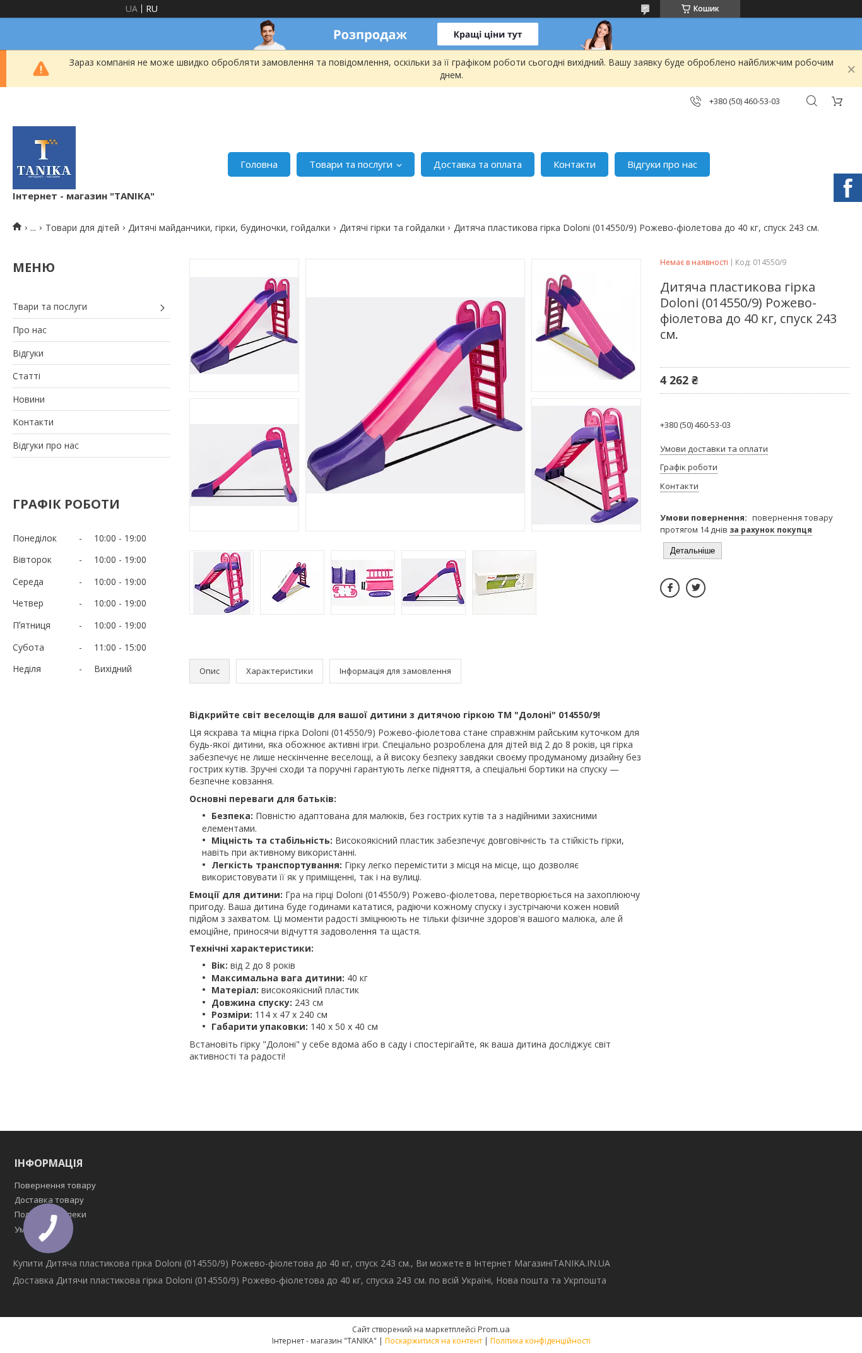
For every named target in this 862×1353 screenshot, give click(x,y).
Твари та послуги (50, 306)
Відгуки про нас (662, 164)
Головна (259, 164)
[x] (696, 588)
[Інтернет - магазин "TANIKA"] (44, 157)
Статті (26, 376)
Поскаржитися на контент (433, 1340)
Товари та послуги (351, 164)
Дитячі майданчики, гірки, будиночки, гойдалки (229, 227)
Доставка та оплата (478, 164)
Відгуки (28, 353)
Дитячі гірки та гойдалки (392, 227)
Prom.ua (494, 1329)
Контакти (574, 164)
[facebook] (670, 588)
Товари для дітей (82, 227)
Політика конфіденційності (540, 1340)
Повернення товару (55, 1185)
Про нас (30, 330)
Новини (29, 399)
